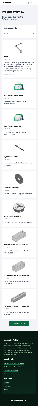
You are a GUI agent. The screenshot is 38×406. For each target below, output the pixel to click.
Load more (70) (19, 323)
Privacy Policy (9, 374)
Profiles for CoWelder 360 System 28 (16, 245)
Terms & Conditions (11, 370)
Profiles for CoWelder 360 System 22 (16, 275)
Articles (7, 386)
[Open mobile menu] (35, 2)
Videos (6, 389)
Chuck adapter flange (11, 187)
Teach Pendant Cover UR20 (13, 95)
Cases (6, 382)
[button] (19, 33)
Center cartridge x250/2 (12, 216)
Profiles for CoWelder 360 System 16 (16, 306)
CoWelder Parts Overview (13, 367)
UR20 (6, 56)
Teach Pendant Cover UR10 (13, 126)
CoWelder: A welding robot (14, 363)
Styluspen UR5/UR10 (11, 157)
